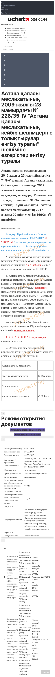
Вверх (46, 672)
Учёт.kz (3, 7)
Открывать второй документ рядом (27, 430)
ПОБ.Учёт (4, 10)
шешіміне (41, 287)
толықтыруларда (24, 330)
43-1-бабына (34, 265)
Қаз (6, 13)
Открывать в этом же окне (27, 435)
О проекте (4, 3)
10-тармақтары (36, 337)
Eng (10, 13)
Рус (2, 13)
